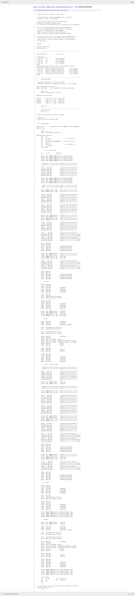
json (132, 593)
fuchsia (35, 7)
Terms (16, 594)
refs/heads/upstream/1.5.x (64, 7)
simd (76, 7)
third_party (42, 7)
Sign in (132, 2)
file (62, 10)
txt (129, 593)
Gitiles (8, 594)
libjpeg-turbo (51, 7)
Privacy (12, 594)
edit (66, 10)
